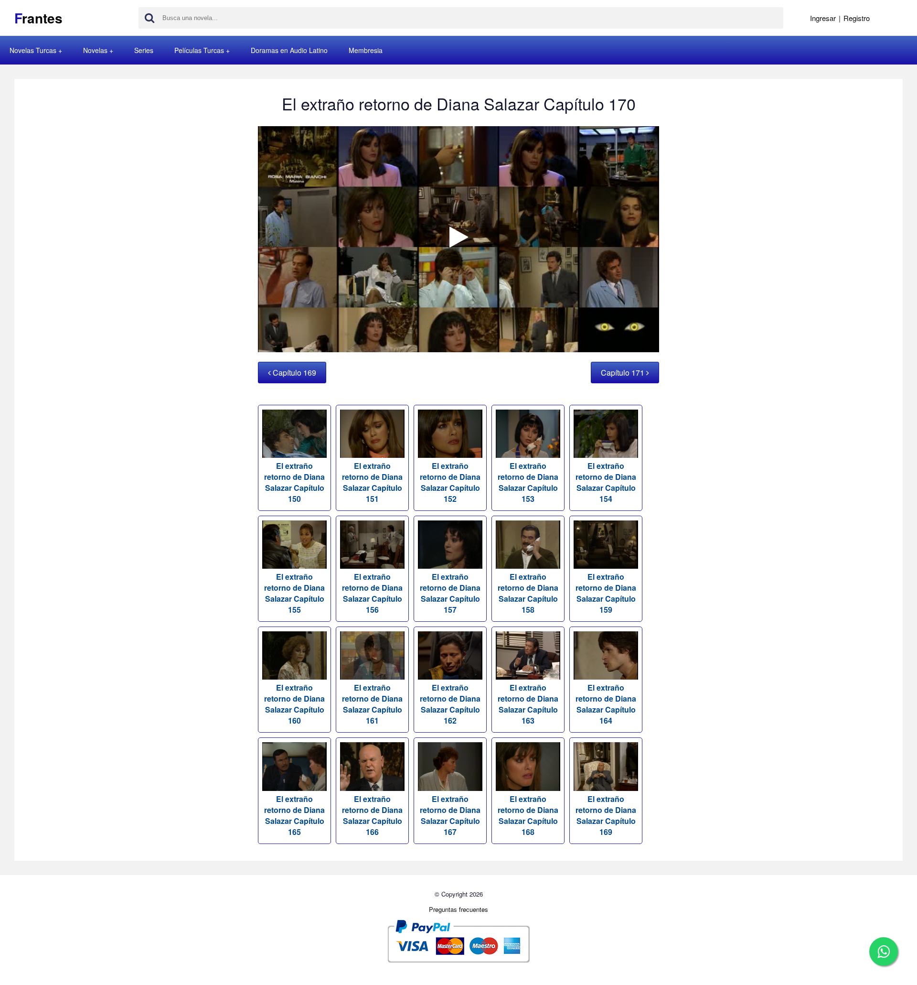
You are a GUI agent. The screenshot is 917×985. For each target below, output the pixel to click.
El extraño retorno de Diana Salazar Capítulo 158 (528, 593)
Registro (856, 18)
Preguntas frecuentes (458, 909)
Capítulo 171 (623, 372)
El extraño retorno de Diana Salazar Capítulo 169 (606, 815)
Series (143, 50)
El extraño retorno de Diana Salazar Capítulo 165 (294, 815)
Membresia (366, 50)
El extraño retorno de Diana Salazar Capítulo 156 (372, 593)
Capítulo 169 (293, 372)
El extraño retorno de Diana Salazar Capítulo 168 (528, 815)
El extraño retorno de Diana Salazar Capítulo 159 (606, 593)
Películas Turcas (199, 50)
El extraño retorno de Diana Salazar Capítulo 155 (294, 593)
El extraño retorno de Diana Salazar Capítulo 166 (372, 815)
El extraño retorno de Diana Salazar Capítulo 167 (450, 815)
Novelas (95, 50)
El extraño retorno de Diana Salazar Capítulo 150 (294, 482)
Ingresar (823, 18)
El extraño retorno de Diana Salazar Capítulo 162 (450, 704)
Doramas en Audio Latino (289, 50)
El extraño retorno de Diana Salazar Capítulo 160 (294, 704)
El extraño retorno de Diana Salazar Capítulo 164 (606, 704)
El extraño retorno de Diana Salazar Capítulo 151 (372, 482)
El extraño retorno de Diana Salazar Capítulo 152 (450, 482)
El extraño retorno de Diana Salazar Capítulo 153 (528, 482)
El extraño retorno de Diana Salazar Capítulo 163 (528, 704)
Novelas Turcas (33, 50)
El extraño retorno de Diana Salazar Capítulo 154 (606, 482)
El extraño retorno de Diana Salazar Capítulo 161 (372, 704)
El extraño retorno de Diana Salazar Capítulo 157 (450, 593)
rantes (38, 18)
